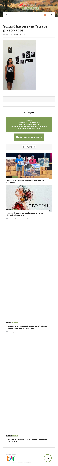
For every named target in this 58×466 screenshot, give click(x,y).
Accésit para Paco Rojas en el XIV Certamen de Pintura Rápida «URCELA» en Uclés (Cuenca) (26, 327)
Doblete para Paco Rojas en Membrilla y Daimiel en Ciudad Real (25, 181)
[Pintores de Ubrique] (29, 6)
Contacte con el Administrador (24, 462)
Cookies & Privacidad (11, 462)
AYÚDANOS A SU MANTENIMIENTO (30, 137)
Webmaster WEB (17, 34)
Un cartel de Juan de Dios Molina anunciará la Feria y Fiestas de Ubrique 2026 (25, 214)
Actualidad (15, 176)
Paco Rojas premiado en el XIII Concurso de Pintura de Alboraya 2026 (26, 440)
